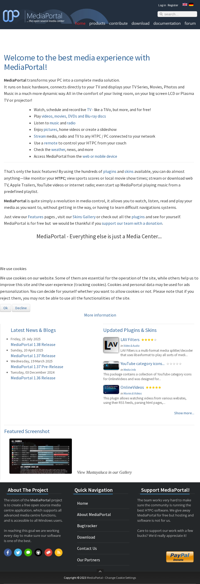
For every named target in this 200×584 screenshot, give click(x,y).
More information (100, 315)
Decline (21, 308)
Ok (5, 308)
